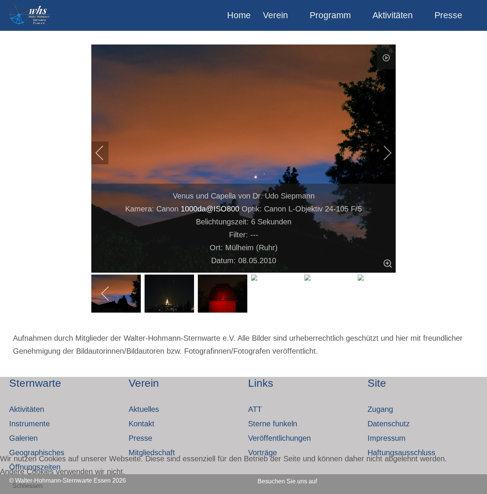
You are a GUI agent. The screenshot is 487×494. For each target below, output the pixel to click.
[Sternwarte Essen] (30, 15)
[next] (382, 153)
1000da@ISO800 (210, 209)
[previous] (104, 153)
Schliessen (28, 486)
